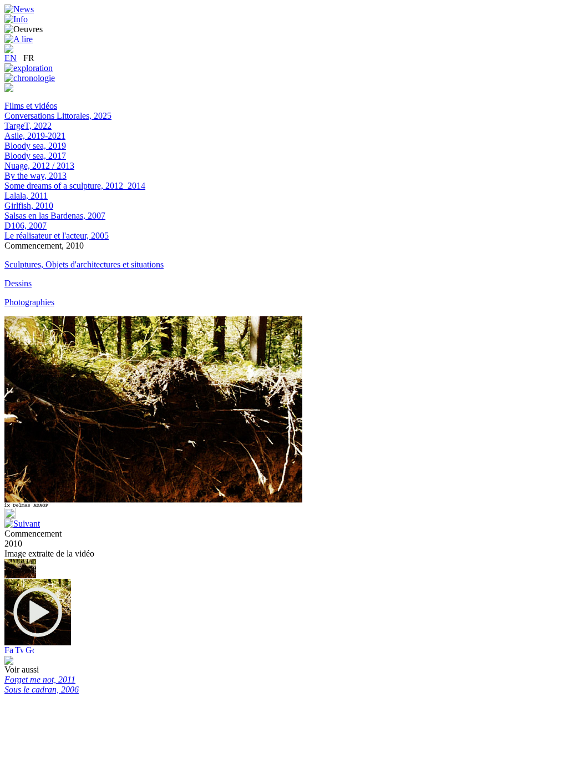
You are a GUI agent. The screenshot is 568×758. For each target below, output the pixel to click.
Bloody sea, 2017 (35, 155)
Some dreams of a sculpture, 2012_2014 (74, 185)
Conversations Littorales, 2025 (57, 115)
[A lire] (18, 39)
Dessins (18, 283)
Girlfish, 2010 (28, 205)
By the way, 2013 (35, 175)
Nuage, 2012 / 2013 (39, 165)
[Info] (16, 19)
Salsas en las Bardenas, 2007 (54, 215)
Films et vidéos (30, 105)
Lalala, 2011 (26, 195)
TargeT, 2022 (28, 125)
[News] (19, 9)
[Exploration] (28, 68)
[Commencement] (37, 642)
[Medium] (8, 89)
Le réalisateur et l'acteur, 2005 (56, 235)
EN (10, 58)
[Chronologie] (29, 78)
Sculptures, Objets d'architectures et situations (84, 264)
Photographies (29, 302)
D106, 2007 (25, 225)
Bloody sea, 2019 (35, 145)
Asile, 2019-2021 (34, 135)
